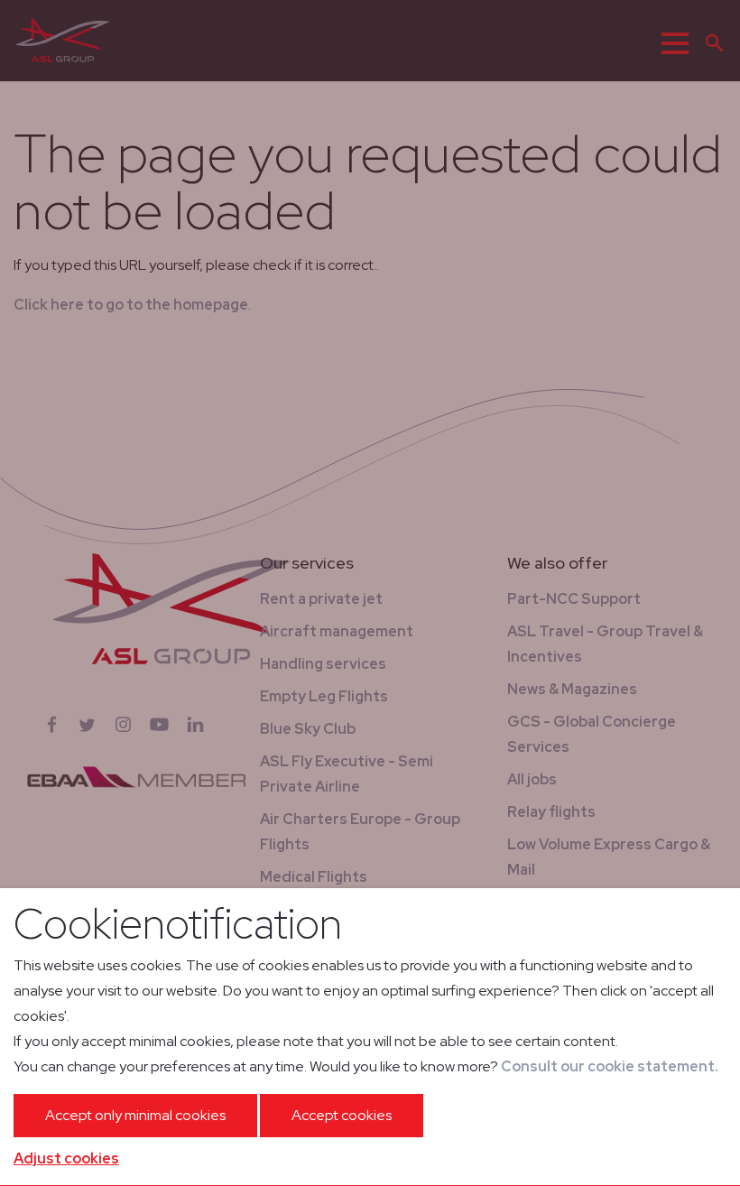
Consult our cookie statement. (609, 1066)
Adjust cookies (66, 1158)
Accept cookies (341, 1115)
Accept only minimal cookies (135, 1115)
